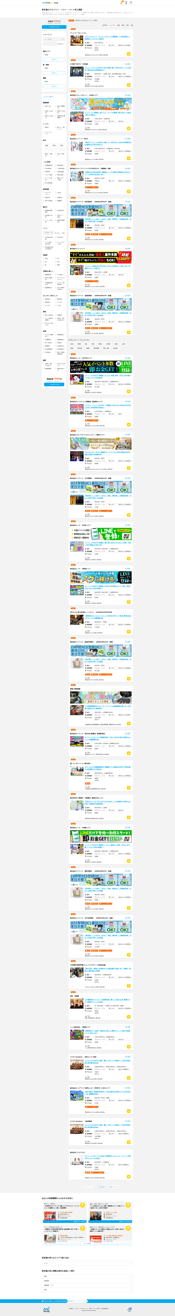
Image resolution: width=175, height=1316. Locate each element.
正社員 (59, 192)
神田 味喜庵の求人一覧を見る (92, 1018)
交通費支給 (48, 339)
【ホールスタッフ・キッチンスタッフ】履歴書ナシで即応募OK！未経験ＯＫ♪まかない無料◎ (107, 38)
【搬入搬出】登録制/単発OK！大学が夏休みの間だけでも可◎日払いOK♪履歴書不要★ (107, 1093)
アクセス (76, 1308)
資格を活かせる (60, 369)
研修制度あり (60, 334)
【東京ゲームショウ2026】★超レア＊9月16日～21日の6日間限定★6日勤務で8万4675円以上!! (107, 144)
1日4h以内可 (60, 210)
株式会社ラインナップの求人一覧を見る (95, 286)
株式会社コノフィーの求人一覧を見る (94, 159)
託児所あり (48, 352)
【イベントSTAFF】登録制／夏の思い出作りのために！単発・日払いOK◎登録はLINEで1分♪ (107, 544)
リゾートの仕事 (48, 221)
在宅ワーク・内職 (60, 216)
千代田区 (108, 344)
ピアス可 (59, 302)
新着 (118, 25)
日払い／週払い (60, 154)
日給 (54, 145)
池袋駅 (88, 348)
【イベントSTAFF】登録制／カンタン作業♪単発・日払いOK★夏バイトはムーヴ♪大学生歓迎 (107, 377)
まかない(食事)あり (49, 335)
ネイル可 (47, 305)
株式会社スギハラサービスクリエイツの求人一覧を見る (98, 469)
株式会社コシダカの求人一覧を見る (94, 1078)
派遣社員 (59, 197)
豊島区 (100, 344)
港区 (86, 344)
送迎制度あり (60, 339)
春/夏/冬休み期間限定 (61, 116)
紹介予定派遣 (48, 200)
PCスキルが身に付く (49, 324)
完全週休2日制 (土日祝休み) (49, 248)
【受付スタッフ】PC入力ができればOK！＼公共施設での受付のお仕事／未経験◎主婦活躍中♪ (107, 803)
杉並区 (116, 344)
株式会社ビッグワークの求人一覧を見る (95, 1112)
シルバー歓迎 (48, 175)
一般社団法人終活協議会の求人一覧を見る (95, 788)
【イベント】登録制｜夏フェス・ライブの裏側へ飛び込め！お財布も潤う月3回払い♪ (107, 114)
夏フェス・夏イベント (60, 128)
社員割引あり (60, 346)
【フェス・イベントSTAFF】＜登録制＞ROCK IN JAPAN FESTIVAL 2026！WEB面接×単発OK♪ (107, 406)
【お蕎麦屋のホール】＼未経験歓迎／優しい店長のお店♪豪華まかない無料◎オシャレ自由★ (107, 1001)
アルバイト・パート (48, 193)
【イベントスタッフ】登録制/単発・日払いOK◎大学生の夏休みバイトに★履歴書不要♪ (107, 738)
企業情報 (71, 1308)
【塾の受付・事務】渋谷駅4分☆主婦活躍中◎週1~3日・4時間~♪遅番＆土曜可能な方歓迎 (107, 970)
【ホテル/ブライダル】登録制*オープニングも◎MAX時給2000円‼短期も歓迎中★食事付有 (107, 453)
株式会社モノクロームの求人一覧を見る (95, 425)
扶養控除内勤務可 (48, 211)
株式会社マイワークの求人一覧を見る (94, 239)
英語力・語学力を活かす (48, 364)
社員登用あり (60, 349)
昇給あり (59, 342)
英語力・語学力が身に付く (60, 319)
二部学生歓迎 (60, 168)
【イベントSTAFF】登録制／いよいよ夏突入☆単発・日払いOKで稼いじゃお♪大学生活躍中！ (107, 846)
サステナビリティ (84, 1308)
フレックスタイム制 (60, 243)
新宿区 (79, 344)
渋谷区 (72, 344)
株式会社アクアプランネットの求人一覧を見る (96, 54)
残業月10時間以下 (61, 221)
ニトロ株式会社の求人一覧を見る (93, 1047)
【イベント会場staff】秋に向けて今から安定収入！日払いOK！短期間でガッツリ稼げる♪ (107, 267)
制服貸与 (47, 346)
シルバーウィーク (48, 133)
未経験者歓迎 (48, 165)
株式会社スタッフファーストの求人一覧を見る (96, 192)
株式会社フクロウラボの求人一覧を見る (95, 1177)
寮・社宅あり (48, 342)
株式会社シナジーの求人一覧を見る (94, 632)
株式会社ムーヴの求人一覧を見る (93, 392)
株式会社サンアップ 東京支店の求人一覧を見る (97, 754)
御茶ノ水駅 (106, 348)
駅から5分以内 (49, 315)
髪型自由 (59, 299)
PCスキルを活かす (61, 364)
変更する (54, 59)
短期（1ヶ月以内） (49, 111)
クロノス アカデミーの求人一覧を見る (95, 986)
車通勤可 (59, 315)
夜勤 (58, 265)
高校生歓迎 (60, 165)
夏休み (47, 127)
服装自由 (47, 302)
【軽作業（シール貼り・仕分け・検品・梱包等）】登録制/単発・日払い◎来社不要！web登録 (107, 220)
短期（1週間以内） (61, 107)
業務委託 (59, 200)
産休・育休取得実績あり (60, 353)
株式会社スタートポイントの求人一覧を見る (96, 129)
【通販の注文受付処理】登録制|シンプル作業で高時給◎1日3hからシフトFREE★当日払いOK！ (107, 173)
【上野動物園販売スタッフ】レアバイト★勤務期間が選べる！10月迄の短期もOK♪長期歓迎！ (107, 707)
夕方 (58, 261)
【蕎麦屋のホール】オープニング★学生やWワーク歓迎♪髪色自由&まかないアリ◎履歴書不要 (107, 617)
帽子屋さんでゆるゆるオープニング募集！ (87, 20)
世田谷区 (79, 348)
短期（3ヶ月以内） (61, 111)
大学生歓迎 (48, 168)
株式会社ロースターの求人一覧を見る (94, 86)
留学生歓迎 (60, 175)
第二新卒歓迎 (48, 183)
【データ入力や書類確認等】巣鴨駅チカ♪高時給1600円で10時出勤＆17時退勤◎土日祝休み (107, 768)
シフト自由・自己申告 (48, 243)
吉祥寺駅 (115, 348)
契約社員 (47, 197)
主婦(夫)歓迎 (60, 171)
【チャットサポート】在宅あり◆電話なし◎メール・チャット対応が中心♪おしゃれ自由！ (107, 1157)
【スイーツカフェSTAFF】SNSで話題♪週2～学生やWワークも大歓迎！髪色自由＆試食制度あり (107, 69)
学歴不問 (47, 171)
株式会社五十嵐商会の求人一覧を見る (94, 818)
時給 (46, 145)
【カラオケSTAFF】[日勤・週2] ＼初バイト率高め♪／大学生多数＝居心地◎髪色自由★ (107, 1062)
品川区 (123, 344)
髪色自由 (47, 299)
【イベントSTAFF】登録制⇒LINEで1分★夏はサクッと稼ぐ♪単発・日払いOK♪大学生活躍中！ (108, 587)
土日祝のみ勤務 (48, 238)
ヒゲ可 (59, 305)
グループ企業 (96, 1308)
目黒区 (72, 348)
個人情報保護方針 (105, 1308)
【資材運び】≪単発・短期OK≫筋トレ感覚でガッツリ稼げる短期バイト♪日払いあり (107, 1032)
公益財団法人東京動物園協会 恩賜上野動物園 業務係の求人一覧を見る (103, 724)
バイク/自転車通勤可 (49, 319)
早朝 (46, 258)
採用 (91, 1308)
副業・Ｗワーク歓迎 (60, 178)
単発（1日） (48, 106)
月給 (61, 145)
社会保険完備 (48, 349)
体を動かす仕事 (48, 216)
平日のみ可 (60, 237)
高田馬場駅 (96, 348)
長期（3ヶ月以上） (49, 116)
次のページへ (112, 1187)
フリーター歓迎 (48, 178)
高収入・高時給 (48, 154)
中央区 (93, 344)
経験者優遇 (48, 368)
